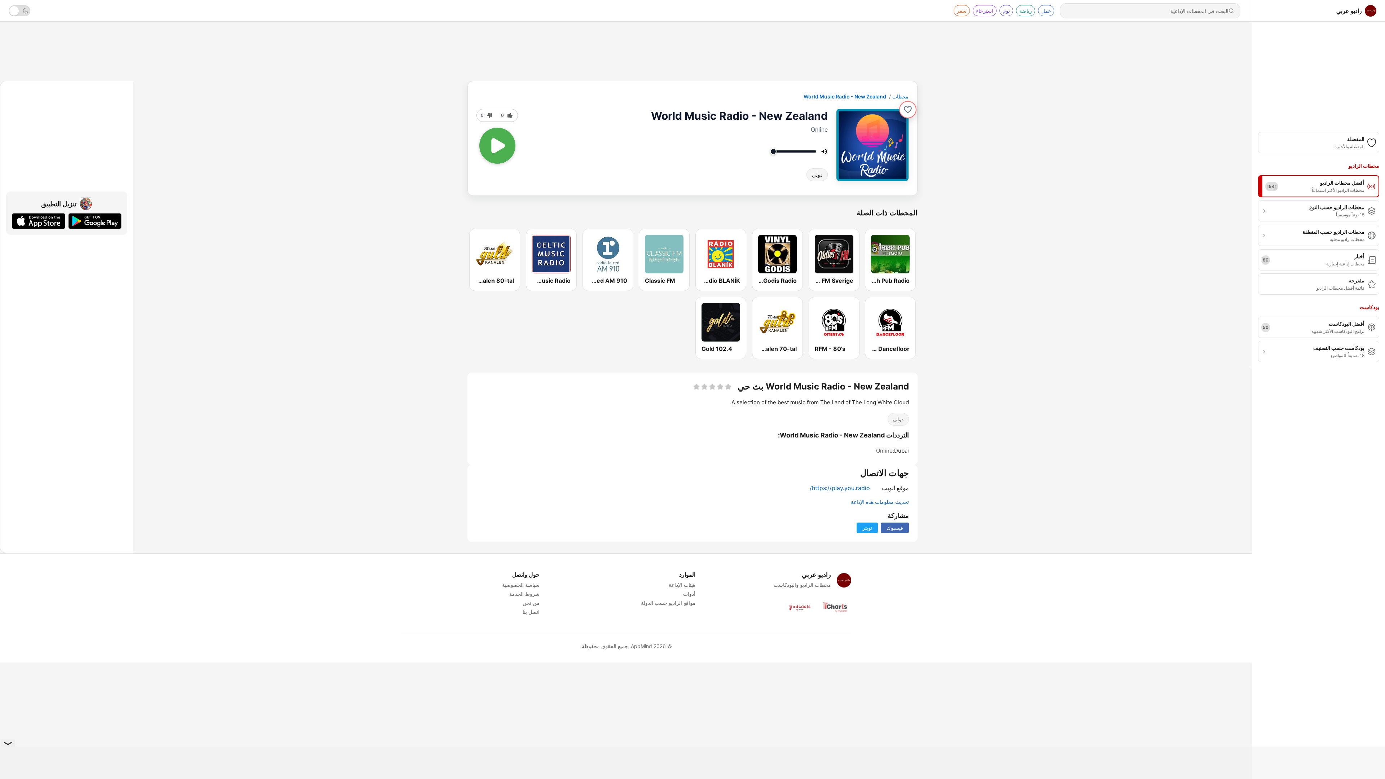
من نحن (531, 603)
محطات (900, 96)
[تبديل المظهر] (19, 10)
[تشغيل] (497, 146)
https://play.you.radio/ (840, 488)
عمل (1046, 11)
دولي (817, 175)
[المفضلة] (907, 109)
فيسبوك (895, 528)
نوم (1006, 11)
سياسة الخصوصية (521, 585)
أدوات (689, 594)
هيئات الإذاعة (682, 585)
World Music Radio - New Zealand (845, 96)
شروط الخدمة (524, 594)
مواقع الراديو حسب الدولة (668, 603)
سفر (962, 11)
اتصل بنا (531, 612)
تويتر (867, 528)
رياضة (1025, 11)
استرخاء (984, 11)
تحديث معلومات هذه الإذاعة (880, 502)
